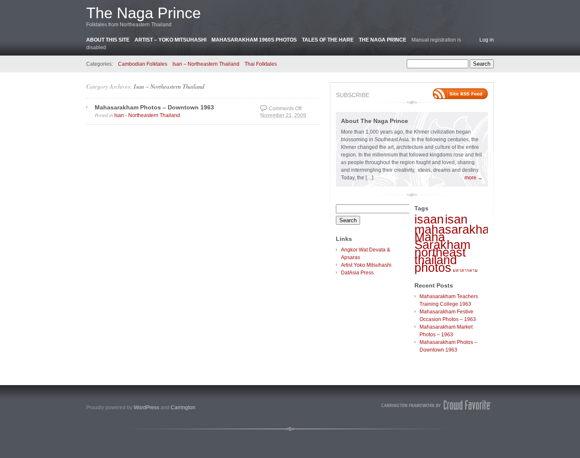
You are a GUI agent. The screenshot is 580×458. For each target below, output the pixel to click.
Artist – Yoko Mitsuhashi (170, 40)
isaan (429, 219)
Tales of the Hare (328, 40)
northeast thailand (440, 256)
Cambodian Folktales (142, 64)
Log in (486, 40)
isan (456, 219)
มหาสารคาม (465, 270)
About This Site (108, 40)
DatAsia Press (357, 273)
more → (474, 178)
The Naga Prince (143, 13)
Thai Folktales (261, 64)
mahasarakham (456, 229)
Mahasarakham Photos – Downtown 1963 (154, 107)
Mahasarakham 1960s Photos (254, 40)
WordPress (146, 408)
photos (432, 267)
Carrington (183, 408)
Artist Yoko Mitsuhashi (366, 265)
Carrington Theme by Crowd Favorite (436, 405)
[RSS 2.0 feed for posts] (460, 93)
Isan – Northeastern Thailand (205, 64)
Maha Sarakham (442, 240)
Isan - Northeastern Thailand (147, 115)
